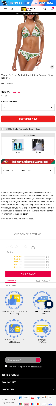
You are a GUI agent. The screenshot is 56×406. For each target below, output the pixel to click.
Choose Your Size (9, 101)
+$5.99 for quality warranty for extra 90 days (22, 129)
